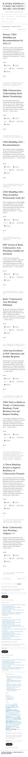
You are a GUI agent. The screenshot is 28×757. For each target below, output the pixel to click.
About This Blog (11, 19)
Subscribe (5, 596)
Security (5, 85)
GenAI (13, 714)
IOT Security (9, 719)
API (8, 704)
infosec (14, 84)
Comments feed (10, 698)
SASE (17, 726)
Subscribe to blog (7, 21)
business (8, 706)
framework (8, 714)
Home (3, 16)
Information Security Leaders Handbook (12, 639)
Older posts (5, 29)
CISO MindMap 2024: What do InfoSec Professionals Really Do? (12, 634)
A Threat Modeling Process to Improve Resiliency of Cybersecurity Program (13, 469)
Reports (7, 724)
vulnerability (9, 730)
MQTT (7, 723)
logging (10, 720)
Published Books (21, 16)
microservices (15, 720)
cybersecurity (7, 84)
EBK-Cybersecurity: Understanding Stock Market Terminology (12, 93)
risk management (12, 725)
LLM (7, 720)
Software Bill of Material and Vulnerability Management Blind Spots (13, 632)
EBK (13, 137)
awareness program (9, 453)
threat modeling (7, 522)
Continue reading (13, 111)
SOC (19, 82)
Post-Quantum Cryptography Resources (12, 625)
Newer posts (22, 29)
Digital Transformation (13, 519)
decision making (13, 711)
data (19, 710)
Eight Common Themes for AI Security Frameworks (14, 690)
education (16, 713)
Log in (8, 695)
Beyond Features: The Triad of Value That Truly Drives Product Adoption (14, 605)
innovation (15, 717)
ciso (18, 135)
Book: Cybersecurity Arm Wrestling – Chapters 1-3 (12, 530)
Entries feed (10, 696)
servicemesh (14, 727)
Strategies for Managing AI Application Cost (13, 612)
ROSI (14, 726)
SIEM (18, 727)
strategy (19, 185)
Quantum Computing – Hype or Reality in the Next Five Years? (14, 685)
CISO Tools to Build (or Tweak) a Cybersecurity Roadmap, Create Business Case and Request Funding (14, 408)
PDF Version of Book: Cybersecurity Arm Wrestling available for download (13, 249)
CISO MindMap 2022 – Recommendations (14, 143)
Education (9, 291)
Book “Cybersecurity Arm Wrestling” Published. (12, 301)
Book (4, 292)
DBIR (7, 711)
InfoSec (8, 82)
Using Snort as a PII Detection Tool (11, 636)
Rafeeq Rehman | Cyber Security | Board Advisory (14, 6)
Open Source (12, 723)
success (18, 729)
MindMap (19, 84)
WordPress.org (10, 699)
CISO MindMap (10, 16)
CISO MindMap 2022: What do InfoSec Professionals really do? (14, 194)
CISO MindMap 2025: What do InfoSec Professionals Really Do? (12, 623)
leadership (17, 718)
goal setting (18, 714)
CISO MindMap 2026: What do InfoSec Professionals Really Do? (12, 608)
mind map (17, 722)
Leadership (14, 82)
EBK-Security (10, 135)
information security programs (13, 715)
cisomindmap (9, 184)
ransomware (19, 723)
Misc (3, 19)
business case (19, 453)
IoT (19, 717)
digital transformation (13, 712)
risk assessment (13, 724)
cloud (12, 707)
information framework (9, 455)
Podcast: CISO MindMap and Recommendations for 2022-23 (13, 39)
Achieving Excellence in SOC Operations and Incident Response (13, 353)
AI (6, 704)
